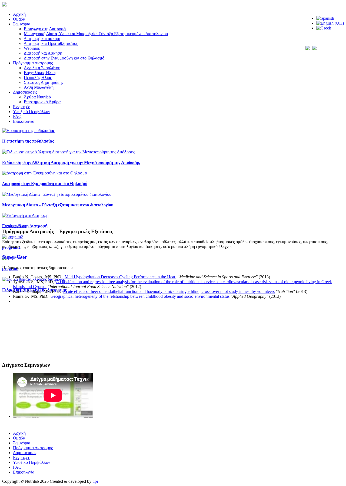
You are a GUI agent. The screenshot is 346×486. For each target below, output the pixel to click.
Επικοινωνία (23, 121)
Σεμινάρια (21, 24)
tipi (95, 481)
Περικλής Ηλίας (38, 77)
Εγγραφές (21, 106)
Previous (9, 225)
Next (22, 225)
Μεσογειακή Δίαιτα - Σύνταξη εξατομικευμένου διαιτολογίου (57, 205)
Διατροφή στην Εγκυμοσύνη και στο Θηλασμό (64, 58)
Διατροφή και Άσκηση (43, 53)
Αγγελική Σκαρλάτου (42, 67)
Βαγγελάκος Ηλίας (40, 72)
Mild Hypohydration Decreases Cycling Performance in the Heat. (120, 277)
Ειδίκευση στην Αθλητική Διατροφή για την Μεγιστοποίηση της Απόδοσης (71, 162)
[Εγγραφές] (173, 422)
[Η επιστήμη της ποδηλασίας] (28, 130)
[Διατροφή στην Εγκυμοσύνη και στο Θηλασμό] (44, 173)
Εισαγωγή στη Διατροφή (45, 29)
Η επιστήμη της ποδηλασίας (28, 141)
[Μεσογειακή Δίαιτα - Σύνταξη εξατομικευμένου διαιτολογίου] (56, 194)
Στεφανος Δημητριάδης (43, 82)
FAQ (17, 116)
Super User (14, 257)
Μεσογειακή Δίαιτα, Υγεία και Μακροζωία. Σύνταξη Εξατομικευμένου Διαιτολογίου (96, 33)
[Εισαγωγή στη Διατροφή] (25, 215)
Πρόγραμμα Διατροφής (33, 63)
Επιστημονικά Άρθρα (42, 102)
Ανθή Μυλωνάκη (39, 87)
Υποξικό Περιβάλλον (31, 111)
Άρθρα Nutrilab (37, 97)
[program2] (12, 236)
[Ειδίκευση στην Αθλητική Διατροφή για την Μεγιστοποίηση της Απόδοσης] (68, 152)
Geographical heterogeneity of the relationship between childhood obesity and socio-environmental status (140, 296)
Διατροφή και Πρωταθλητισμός (51, 43)
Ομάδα (19, 19)
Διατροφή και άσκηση (42, 38)
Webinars (32, 48)
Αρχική (19, 14)
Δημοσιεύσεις (25, 92)
